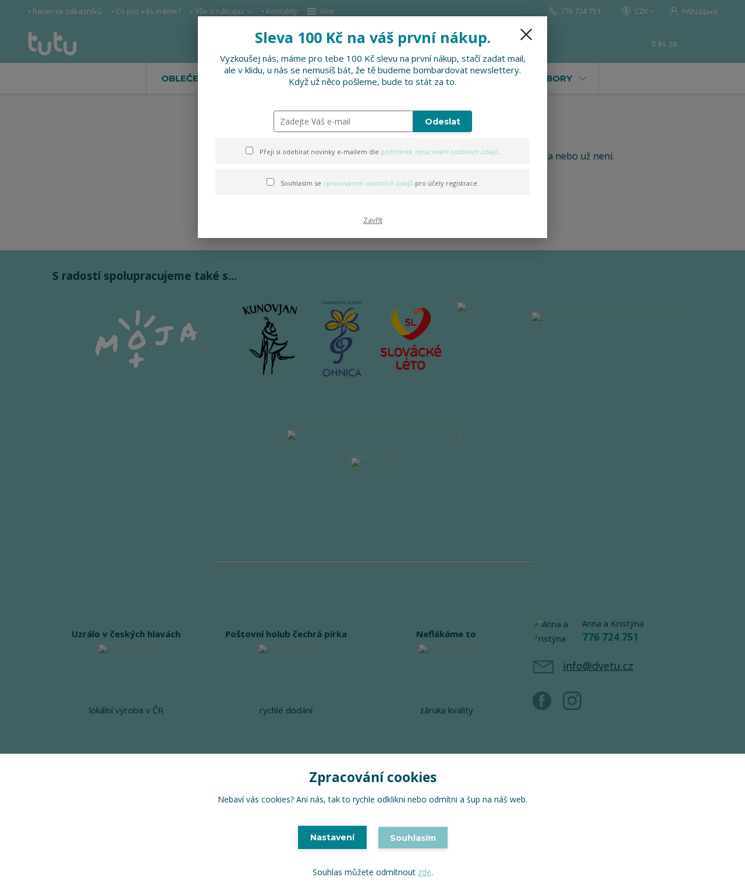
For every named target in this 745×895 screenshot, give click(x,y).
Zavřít (372, 220)
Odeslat (442, 121)
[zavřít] (526, 34)
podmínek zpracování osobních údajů (439, 151)
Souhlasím (413, 838)
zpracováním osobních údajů (368, 183)
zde (424, 872)
